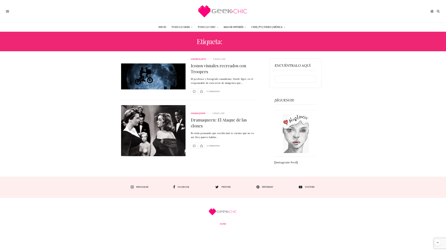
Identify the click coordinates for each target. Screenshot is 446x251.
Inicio (162, 27)
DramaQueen (198, 113)
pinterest (267, 186)
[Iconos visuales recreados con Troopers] (153, 76)
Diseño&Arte (198, 59)
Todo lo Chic (207, 27)
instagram (142, 186)
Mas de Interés (233, 27)
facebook (183, 186)
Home (223, 223)
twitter (226, 186)
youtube (310, 186)
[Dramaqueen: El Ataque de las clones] (153, 130)
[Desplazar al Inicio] (438, 242)
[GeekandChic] (223, 11)
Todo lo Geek (181, 27)
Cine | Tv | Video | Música (267, 27)
